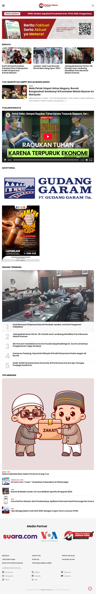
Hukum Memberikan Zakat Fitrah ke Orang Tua (25, 474)
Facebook (9, 572)
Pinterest (67, 572)
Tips (8, 472)
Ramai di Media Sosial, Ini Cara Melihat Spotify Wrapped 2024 (41, 492)
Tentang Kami (8, 559)
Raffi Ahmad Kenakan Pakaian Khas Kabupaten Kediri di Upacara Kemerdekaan (15, 69)
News (31, 86)
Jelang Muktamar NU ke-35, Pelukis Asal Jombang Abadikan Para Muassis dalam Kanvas (79, 69)
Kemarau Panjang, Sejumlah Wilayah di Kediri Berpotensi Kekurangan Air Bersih (49, 354)
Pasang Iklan (68, 559)
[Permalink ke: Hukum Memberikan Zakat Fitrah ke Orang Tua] (48, 424)
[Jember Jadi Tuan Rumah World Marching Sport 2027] (48, 55)
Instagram (9, 576)
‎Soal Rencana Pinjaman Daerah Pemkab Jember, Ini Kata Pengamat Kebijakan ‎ (47, 326)
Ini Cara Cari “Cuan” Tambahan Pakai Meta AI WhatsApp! (39, 482)
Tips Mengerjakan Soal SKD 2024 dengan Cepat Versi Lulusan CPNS (44, 511)
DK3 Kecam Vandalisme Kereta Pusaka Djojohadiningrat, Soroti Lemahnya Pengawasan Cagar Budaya (50, 345)
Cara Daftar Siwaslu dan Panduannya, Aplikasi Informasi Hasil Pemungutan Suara (52, 501)
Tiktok (7, 580)
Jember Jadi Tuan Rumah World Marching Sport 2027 (46, 67)
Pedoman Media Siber (42, 563)
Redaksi (5, 555)
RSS (35, 580)
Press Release (68, 555)
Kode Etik (36, 555)
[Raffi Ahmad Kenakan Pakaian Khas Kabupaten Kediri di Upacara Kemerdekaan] (16, 55)
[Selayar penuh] (91, 160)
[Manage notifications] (90, 589)
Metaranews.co (47, 590)
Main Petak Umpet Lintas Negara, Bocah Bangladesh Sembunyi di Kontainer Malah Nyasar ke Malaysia (61, 91)
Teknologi (15, 480)
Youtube (67, 576)
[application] (48, 136)
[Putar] (5, 160)
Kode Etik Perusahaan (12, 563)
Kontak (35, 559)
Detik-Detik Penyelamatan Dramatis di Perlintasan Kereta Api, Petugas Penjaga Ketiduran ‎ (48, 364)
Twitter (37, 572)
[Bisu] (87, 160)
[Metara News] (48, 5)
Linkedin (37, 576)
